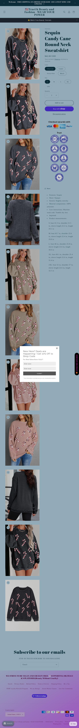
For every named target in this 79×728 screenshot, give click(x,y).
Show (77, 364)
